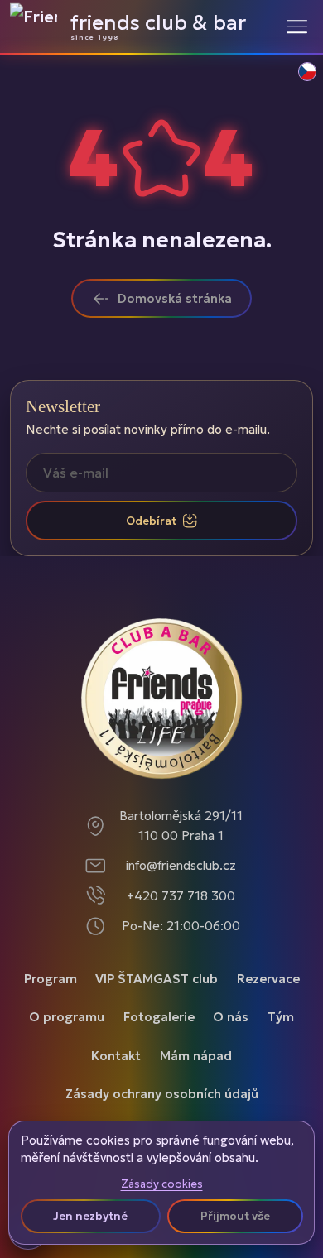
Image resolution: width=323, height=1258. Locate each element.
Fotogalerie (159, 1017)
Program (50, 979)
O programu (66, 1017)
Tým (281, 1017)
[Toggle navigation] (297, 26)
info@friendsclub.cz (181, 865)
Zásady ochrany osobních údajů (161, 1094)
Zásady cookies (162, 1184)
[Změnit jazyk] (298, 80)
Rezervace (268, 979)
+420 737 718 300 (181, 896)
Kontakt (116, 1056)
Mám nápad (196, 1056)
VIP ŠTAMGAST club (156, 979)
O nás (230, 1017)
